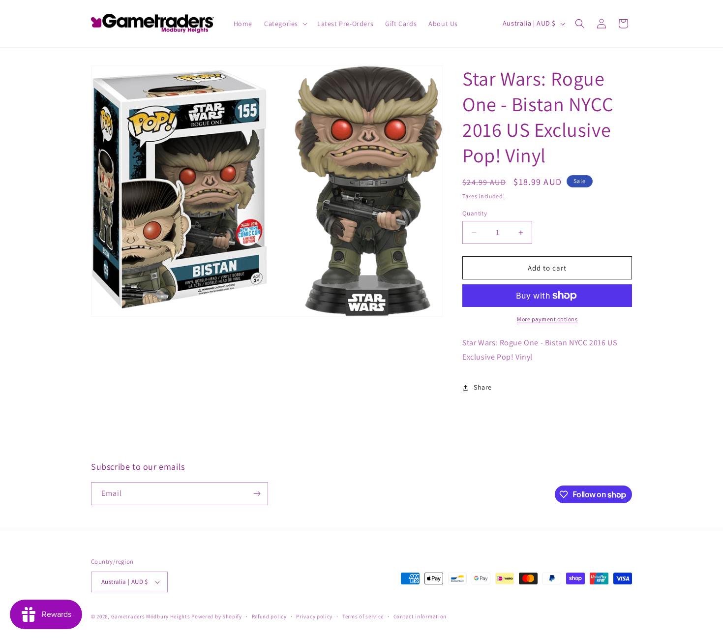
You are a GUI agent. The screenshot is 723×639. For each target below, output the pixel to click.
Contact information (420, 616)
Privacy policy (314, 616)
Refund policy (269, 616)
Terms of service (363, 616)
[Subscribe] (257, 493)
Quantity (474, 213)
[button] (284, 23)
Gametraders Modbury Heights (150, 616)
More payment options (547, 319)
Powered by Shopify (216, 616)
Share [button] (483, 387)
